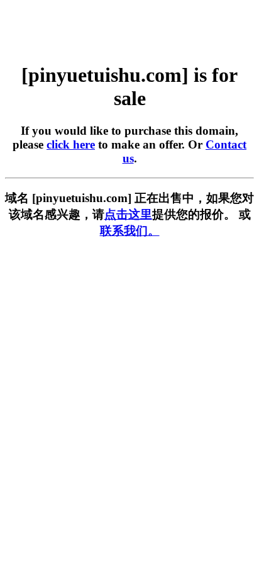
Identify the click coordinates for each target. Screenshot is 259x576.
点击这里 (128, 214)
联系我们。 (130, 230)
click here (71, 144)
